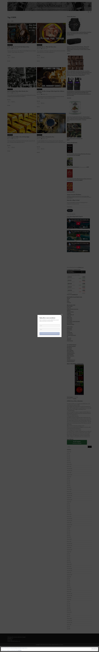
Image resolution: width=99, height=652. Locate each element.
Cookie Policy (19, 650)
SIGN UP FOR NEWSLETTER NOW (50, 333)
